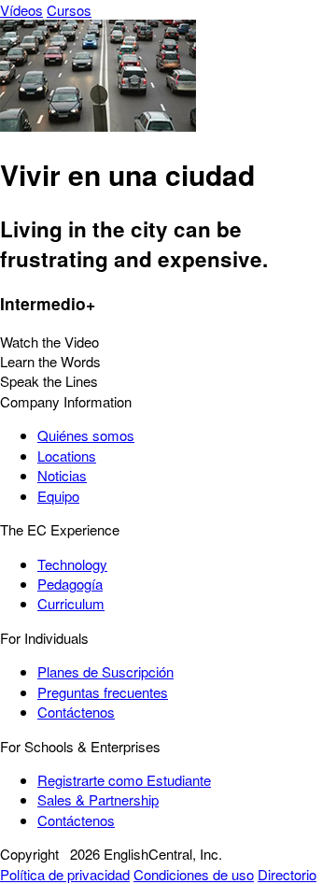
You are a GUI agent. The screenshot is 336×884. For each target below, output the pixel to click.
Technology (72, 564)
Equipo (58, 496)
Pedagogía (70, 583)
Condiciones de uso (193, 874)
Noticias (62, 475)
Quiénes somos (85, 435)
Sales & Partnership (98, 799)
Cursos (69, 10)
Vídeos (21, 10)
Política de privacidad (65, 874)
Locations (66, 455)
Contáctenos (76, 711)
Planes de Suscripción (105, 671)
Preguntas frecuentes (102, 692)
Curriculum (71, 603)
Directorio (287, 874)
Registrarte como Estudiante (124, 780)
